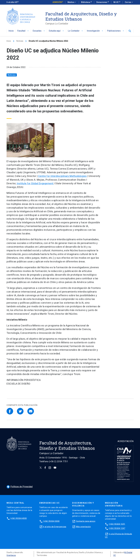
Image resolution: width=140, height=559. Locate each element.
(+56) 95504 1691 (117, 524)
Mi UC (116, 2)
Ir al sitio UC (12, 2)
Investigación (95, 31)
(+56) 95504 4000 (18, 518)
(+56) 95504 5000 (51, 521)
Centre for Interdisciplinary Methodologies (62, 176)
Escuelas (39, 31)
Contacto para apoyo (85, 521)
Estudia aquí (56, 31)
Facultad (23, 31)
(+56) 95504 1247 (117, 528)
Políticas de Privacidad (20, 486)
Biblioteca (86, 2)
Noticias (19, 41)
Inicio (11, 31)
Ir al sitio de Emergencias (54, 526)
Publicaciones (115, 31)
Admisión (57, 2)
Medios (72, 2)
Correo (129, 2)
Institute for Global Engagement (35, 183)
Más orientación (83, 526)
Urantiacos (11, 555)
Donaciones (102, 2)
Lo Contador (75, 31)
